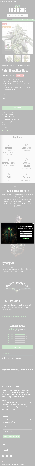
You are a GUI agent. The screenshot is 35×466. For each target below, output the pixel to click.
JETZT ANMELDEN (26, 238)
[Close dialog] (33, 223)
